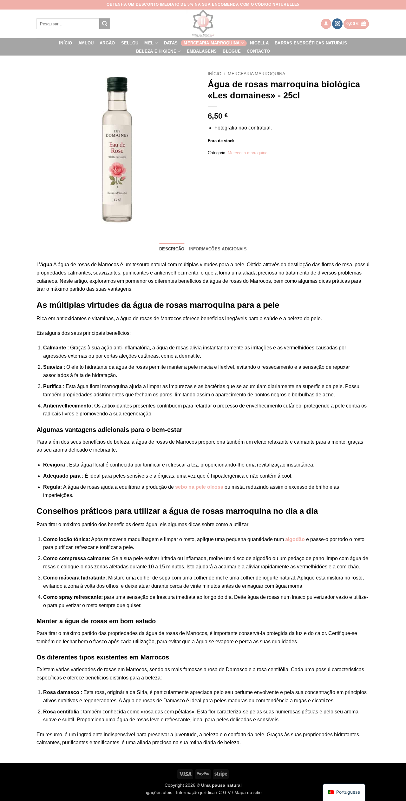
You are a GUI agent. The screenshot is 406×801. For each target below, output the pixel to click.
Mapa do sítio (248, 792)
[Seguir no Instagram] (337, 23)
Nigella (259, 43)
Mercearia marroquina (211, 43)
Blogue (232, 51)
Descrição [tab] (171, 249)
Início (65, 43)
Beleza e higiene (156, 51)
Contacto (258, 51)
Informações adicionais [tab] (218, 249)
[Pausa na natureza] (203, 24)
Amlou (86, 43)
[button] (326, 24)
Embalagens (202, 51)
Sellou (130, 43)
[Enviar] (104, 23)
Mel (149, 43)
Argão (107, 43)
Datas (171, 43)
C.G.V (225, 792)
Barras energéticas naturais (311, 43)
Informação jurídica (195, 792)
